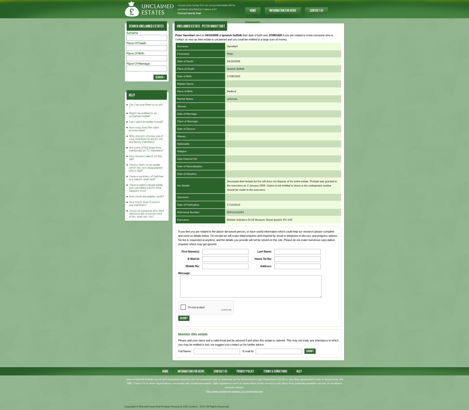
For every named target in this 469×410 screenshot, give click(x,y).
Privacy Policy (245, 371)
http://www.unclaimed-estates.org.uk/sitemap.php (234, 391)
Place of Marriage (138, 63)
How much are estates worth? (146, 196)
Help (299, 371)
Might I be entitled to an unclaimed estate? (143, 115)
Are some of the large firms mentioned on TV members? (146, 149)
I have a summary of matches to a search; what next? (146, 178)
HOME (253, 11)
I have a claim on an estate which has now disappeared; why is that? (146, 167)
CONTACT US (316, 11)
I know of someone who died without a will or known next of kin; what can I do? (146, 213)
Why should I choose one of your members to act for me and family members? (146, 139)
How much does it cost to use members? (144, 204)
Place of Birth (135, 53)
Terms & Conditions (275, 371)
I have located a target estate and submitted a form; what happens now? (146, 188)
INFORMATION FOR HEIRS (282, 11)
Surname (132, 33)
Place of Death (136, 43)
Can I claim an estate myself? (146, 121)
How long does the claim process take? (144, 129)
